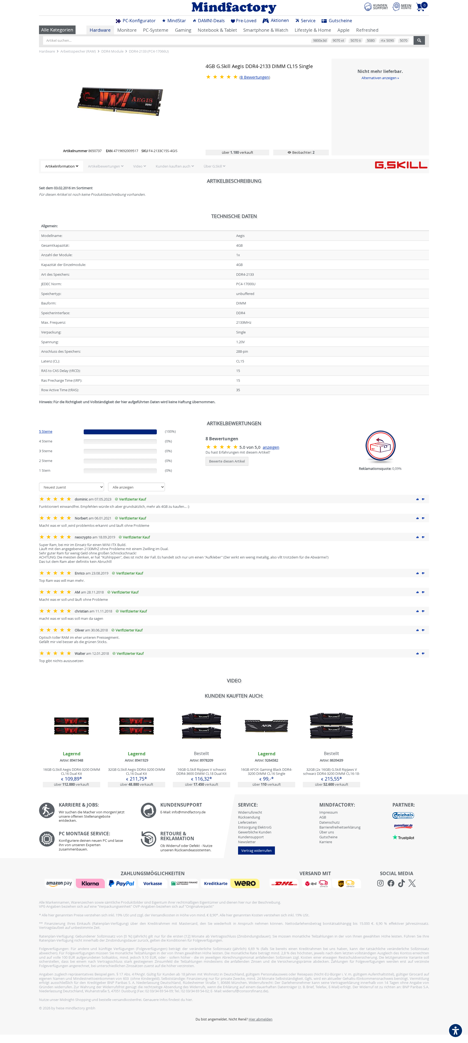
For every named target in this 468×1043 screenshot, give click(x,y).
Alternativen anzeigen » (380, 77)
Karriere (325, 841)
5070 (403, 40)
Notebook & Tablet (217, 30)
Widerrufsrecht (250, 812)
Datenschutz (329, 822)
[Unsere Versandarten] (315, 883)
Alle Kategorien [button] (57, 30)
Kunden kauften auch (173, 166)
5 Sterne (45, 431)
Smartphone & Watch (265, 30)
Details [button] (71, 738)
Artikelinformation (60, 166)
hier (189, 999)
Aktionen (279, 20)
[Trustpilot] (403, 836)
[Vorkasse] (153, 883)
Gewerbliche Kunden (254, 832)
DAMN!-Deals (211, 21)
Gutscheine (340, 21)
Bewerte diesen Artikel (227, 461)
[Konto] (402, 6)
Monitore (127, 30)
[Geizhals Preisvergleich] (403, 815)
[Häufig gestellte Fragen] (187, 810)
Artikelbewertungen (104, 166)
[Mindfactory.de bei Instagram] (380, 883)
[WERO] (245, 883)
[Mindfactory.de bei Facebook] (391, 883)
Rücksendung (249, 817)
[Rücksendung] (187, 843)
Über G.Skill (213, 166)
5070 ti (355, 40)
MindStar (176, 21)
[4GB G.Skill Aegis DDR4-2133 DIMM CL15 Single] (120, 102)
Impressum (328, 812)
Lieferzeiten (247, 822)
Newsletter (247, 841)
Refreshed (367, 30)
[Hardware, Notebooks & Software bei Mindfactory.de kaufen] (234, 8)
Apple (343, 30)
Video (137, 166)
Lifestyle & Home (313, 30)
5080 (371, 40)
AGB (322, 817)
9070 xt (338, 40)
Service (308, 21)
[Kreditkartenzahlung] (215, 883)
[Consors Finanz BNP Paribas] (185, 883)
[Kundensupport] (376, 6)
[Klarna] (91, 883)
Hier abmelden (260, 1019)
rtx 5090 (387, 40)
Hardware (100, 30)
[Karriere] (85, 814)
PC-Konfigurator (139, 21)
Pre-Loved (246, 21)
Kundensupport (251, 837)
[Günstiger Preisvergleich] (403, 825)
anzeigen (271, 447)
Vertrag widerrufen (256, 850)
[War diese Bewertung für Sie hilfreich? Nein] (423, 499)
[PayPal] (122, 883)
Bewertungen (254, 77)
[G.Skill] (401, 165)
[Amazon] (60, 883)
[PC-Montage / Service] (85, 842)
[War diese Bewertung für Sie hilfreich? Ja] (418, 499)
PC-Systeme (155, 30)
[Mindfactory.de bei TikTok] (401, 883)
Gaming (183, 30)
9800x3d (320, 40)
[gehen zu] (39, 408)
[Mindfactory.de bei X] (412, 883)
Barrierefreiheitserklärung (339, 827)
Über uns (326, 832)
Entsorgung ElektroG (254, 827)
